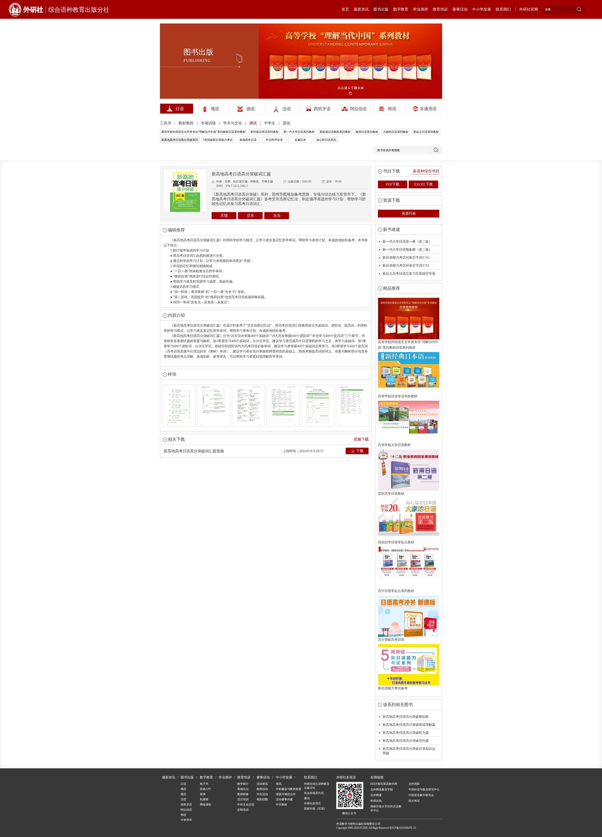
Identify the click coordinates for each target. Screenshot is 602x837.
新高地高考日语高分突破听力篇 (406, 732)
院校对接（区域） (315, 808)
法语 (286, 109)
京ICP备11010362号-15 (402, 827)
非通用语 (428, 109)
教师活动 (262, 789)
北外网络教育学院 (381, 789)
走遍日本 (300, 140)
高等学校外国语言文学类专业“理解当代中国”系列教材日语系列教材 (203, 132)
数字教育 (400, 9)
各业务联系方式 (314, 793)
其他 (286, 123)
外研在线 (376, 800)
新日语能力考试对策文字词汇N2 (406, 257)
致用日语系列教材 (367, 132)
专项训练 (209, 123)
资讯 (278, 784)
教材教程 (186, 123)
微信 (307, 798)
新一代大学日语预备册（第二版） (407, 249)
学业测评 (420, 9)
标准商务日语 (248, 140)
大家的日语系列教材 (395, 132)
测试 (253, 123)
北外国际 (414, 784)
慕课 (203, 794)
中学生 (270, 123)
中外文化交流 (245, 804)
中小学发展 (481, 9)
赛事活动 (459, 9)
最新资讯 (361, 9)
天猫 (224, 215)
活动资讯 (262, 784)
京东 (250, 215)
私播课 (204, 799)
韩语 (392, 109)
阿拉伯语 (358, 109)
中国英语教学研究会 (421, 795)
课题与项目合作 (286, 794)
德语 (250, 109)
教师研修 (243, 794)
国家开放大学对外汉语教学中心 (385, 808)
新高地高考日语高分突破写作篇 (406, 740)
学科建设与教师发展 (288, 789)
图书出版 (380, 9)
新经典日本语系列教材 (264, 132)
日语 (179, 109)
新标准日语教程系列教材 (335, 132)
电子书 (204, 784)
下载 (360, 451)
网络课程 (205, 804)
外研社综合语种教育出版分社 (316, 786)
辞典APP (205, 789)
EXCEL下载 (423, 184)
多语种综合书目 (426, 171)
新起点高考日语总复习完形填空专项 (409, 273)
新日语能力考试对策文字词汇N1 (406, 265)
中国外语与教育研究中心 (424, 789)
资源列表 (409, 213)
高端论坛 (243, 789)
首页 (345, 9)
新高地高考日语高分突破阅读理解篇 (409, 724)
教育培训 (440, 9)
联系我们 (503, 9)
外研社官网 (528, 9)
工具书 (166, 123)
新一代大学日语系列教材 (299, 132)
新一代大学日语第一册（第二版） (407, 241)
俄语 (215, 109)
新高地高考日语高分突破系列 (179, 140)
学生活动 (262, 794)
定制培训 (243, 809)
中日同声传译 (274, 140)
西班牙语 (322, 109)
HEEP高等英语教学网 (383, 784)
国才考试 (414, 800)
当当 (277, 215)
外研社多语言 (312, 803)
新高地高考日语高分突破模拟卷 (406, 717)
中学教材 (281, 804)
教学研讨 (243, 784)
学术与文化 (233, 123)
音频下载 (361, 439)
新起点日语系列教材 (426, 132)
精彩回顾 (262, 799)
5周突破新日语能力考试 (218, 140)
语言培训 (243, 799)
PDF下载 (392, 184)
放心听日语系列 (326, 140)
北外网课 (376, 795)
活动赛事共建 (284, 799)
